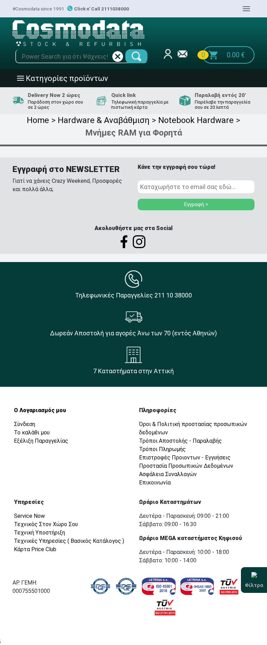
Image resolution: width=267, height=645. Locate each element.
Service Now (29, 516)
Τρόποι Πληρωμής (162, 449)
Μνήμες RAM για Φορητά (133, 133)
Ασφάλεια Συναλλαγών (168, 474)
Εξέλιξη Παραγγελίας (41, 441)
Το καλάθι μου (32, 432)
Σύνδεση (24, 424)
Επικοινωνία (155, 482)
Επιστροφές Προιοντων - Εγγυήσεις (184, 457)
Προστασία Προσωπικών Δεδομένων (186, 466)
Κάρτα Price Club (35, 549)
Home (38, 120)
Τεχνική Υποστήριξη (39, 532)
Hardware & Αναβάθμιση (103, 120)
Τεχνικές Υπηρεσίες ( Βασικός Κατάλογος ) (69, 541)
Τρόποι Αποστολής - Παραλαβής (180, 441)
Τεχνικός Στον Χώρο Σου (46, 524)
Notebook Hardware (196, 120)
